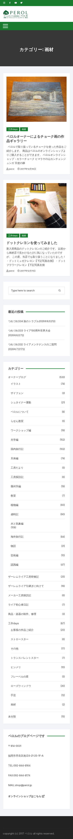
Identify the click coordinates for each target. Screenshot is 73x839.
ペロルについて (20, 411)
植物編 (14, 505)
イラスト (16, 383)
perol (11, 168)
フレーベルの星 (20, 676)
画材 (24, 129)
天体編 (14, 458)
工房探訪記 (17, 477)
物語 (13, 546)
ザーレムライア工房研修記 (23, 576)
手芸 (13, 695)
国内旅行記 (17, 449)
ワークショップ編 (21, 430)
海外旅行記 (17, 536)
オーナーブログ (17, 377)
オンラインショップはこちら (25, 796)
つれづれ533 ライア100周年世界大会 (29, 330)
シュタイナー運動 (21, 402)
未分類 (12, 716)
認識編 (14, 564)
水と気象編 (17, 523)
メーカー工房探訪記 (19, 595)
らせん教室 (17, 421)
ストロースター (20, 639)
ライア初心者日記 (18, 604)
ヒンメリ (16, 667)
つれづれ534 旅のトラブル (23, 321)
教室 (13, 495)
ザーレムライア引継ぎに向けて (26, 586)
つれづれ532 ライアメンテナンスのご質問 (32, 344)
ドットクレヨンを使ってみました (31, 243)
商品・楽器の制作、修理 (22, 614)
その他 (14, 648)
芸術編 (14, 555)
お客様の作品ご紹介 (22, 629)
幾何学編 (16, 486)
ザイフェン (17, 393)
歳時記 (14, 514)
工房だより (17, 467)
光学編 (14, 439)
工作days (13, 129)
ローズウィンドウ (21, 685)
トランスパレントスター (25, 657)
